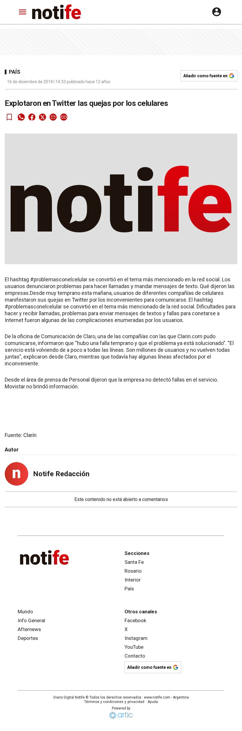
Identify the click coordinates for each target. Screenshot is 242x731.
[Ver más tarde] (9, 117)
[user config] (216, 11)
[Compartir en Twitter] (42, 117)
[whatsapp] (21, 117)
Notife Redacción (61, 474)
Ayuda (153, 702)
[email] (53, 117)
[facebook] (31, 117)
